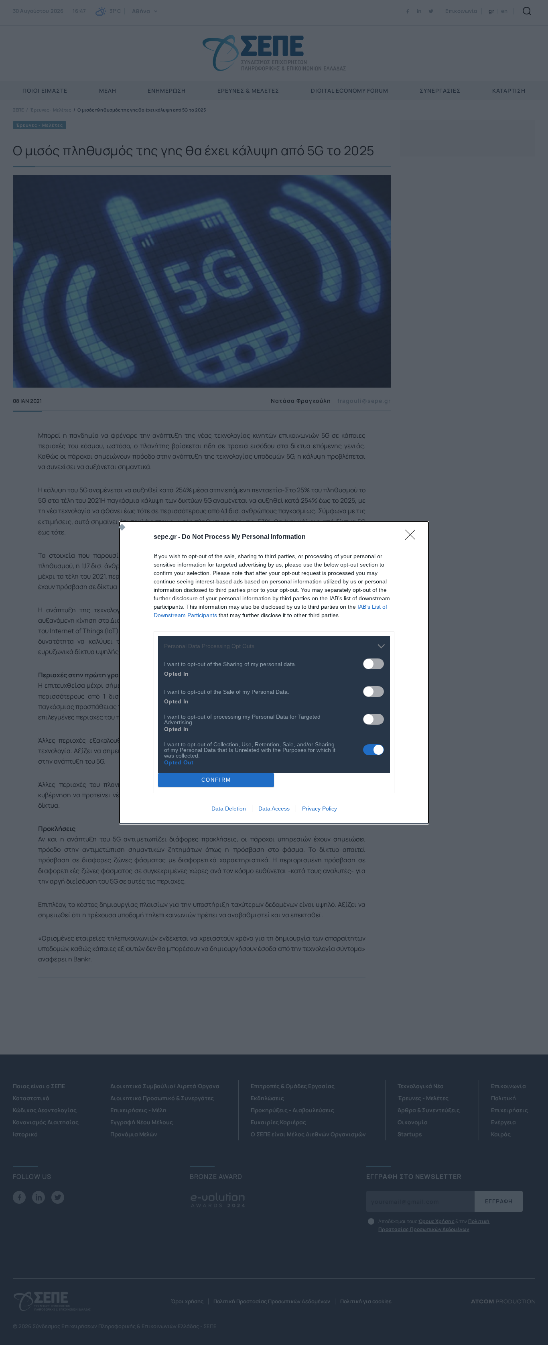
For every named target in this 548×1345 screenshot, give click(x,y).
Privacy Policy (319, 808)
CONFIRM (216, 780)
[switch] (373, 663)
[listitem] (274, 646)
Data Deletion (228, 808)
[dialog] (274, 673)
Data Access (274, 808)
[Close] (412, 537)
